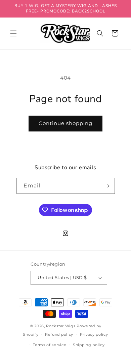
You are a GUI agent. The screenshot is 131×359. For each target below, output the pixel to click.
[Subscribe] (107, 186)
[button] (13, 33)
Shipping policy (89, 344)
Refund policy (59, 334)
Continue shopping (65, 123)
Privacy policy (94, 334)
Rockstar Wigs (60, 326)
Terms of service (49, 344)
